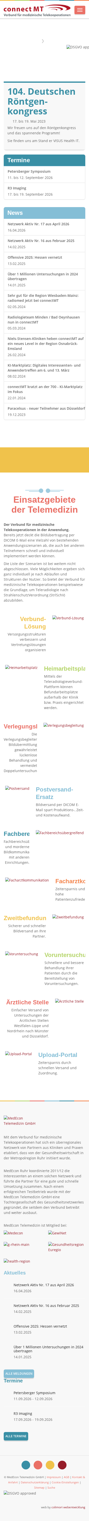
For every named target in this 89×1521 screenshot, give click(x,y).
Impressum (54, 1477)
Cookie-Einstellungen (65, 1482)
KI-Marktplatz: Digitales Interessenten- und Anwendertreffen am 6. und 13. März (44, 368)
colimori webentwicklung (68, 1507)
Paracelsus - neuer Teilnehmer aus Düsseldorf (46, 408)
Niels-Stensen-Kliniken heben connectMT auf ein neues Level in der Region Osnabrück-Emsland (46, 343)
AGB (66, 1477)
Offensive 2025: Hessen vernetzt (35, 257)
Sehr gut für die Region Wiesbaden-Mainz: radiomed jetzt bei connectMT (43, 298)
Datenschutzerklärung (35, 1482)
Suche (51, 1487)
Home (34, 40)
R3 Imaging (17, 188)
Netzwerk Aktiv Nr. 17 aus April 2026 (38, 224)
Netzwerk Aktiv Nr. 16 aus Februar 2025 (41, 240)
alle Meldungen (18, 1373)
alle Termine (15, 1436)
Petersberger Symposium (29, 171)
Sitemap (39, 1487)
